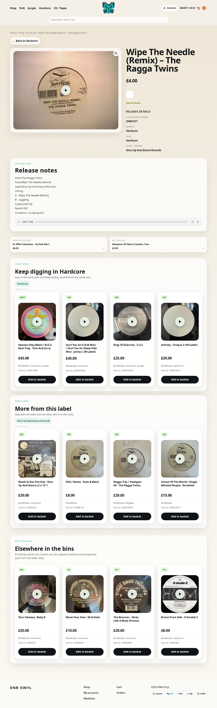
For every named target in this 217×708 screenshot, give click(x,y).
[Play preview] (66, 90)
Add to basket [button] (37, 379)
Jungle (32, 8)
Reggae (130, 502)
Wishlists (89, 698)
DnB (22, 8)
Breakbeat (23, 365)
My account (91, 693)
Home (13, 32)
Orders (121, 693)
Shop (13, 8)
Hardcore (45, 8)
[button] (116, 53)
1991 (25, 208)
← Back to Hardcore (25, 41)
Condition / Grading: (27, 213)
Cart (119, 687)
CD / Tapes (60, 8)
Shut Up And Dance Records (143, 150)
